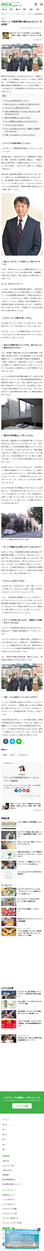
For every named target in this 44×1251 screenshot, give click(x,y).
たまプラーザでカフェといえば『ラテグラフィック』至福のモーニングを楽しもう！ (29, 891)
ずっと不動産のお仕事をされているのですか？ (21, 121)
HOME (5, 14)
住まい (12, 755)
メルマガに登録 (22, 1106)
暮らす (18, 9)
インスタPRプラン (9, 1199)
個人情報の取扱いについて (11, 1184)
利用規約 (5, 1175)
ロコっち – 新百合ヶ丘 (10, 1218)
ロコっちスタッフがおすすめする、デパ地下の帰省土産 (28, 900)
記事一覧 (5, 1161)
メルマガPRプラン (9, 1204)
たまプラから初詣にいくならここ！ (28, 910)
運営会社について (8, 1195)
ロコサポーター (23, 755)
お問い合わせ (7, 1170)
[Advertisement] (22, 960)
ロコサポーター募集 (9, 1209)
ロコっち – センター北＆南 (11, 1223)
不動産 (5, 755)
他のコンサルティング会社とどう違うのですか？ (22, 104)
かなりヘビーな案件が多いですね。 (17, 108)
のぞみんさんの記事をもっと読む (30, 796)
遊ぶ (31, 9)
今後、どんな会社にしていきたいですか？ (20, 135)
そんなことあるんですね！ (14, 125)
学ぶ (11, 9)
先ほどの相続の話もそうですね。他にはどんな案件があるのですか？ (22, 113)
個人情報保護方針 (8, 1179)
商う (38, 9)
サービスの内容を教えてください (17, 100)
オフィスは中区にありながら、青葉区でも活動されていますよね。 (22, 130)
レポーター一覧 (8, 1165)
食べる (4, 9)
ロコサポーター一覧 (9, 1213)
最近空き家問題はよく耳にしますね (17, 118)
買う (24, 9)
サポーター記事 (14, 14)
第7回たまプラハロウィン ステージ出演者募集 (29, 920)
